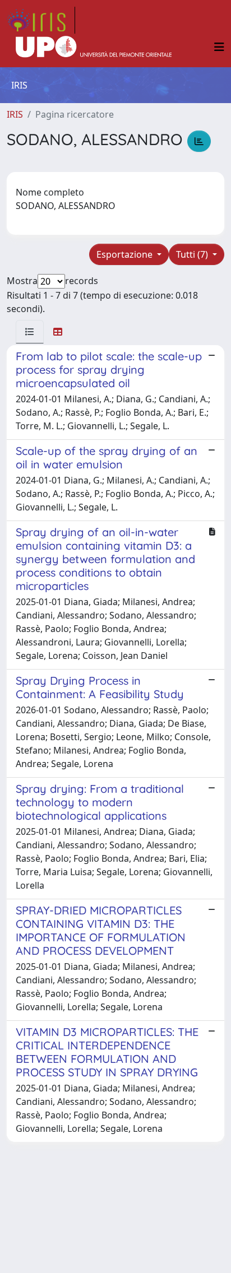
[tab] (30, 331)
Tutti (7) (193, 254)
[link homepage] (41, 20)
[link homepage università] (94, 47)
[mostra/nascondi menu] (219, 47)
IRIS (15, 114)
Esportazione (125, 254)
